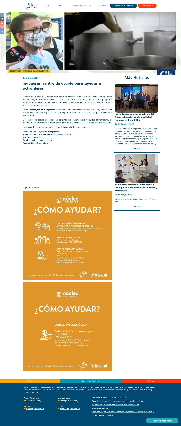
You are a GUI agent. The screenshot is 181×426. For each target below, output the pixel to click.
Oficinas (30, 381)
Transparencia (147, 5)
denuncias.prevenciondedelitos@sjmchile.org (126, 401)
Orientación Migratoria (123, 5)
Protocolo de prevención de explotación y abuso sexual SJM (115, 405)
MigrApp (150, 381)
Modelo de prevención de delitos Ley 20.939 (109, 397)
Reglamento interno (100, 408)
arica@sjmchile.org (33, 400)
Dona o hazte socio (162, 420)
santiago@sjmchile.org (69, 400)
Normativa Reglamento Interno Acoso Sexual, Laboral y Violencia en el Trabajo (123, 412)
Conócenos (61, 5)
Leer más (136, 149)
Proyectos (102, 5)
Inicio (47, 5)
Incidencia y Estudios (81, 5)
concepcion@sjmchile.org (70, 409)
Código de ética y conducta (102, 415)
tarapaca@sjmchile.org (35, 409)
